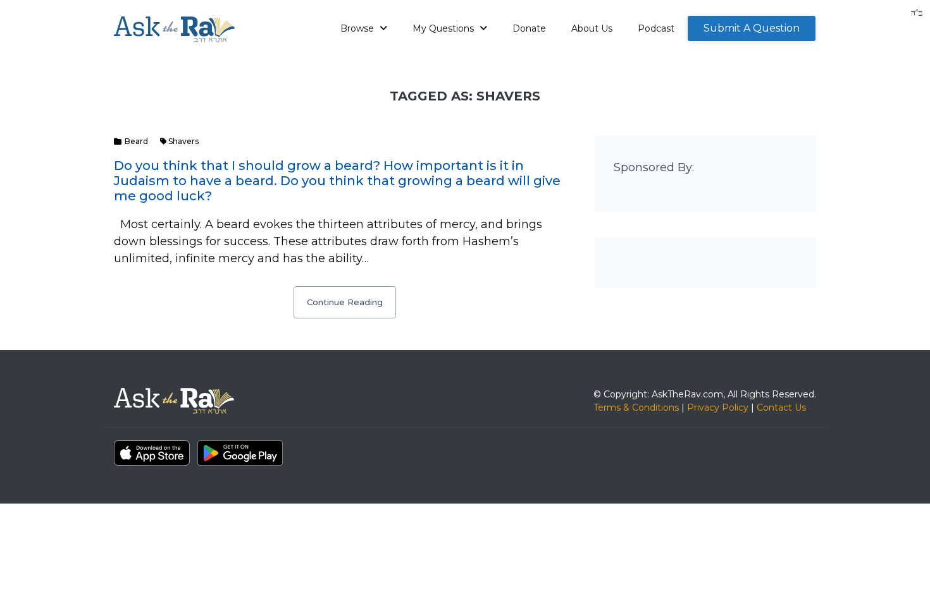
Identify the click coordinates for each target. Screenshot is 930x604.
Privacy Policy (717, 407)
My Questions (444, 28)
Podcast (656, 28)
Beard (136, 141)
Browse (358, 28)
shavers (183, 141)
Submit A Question (752, 28)
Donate (529, 28)
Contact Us (781, 407)
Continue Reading (345, 302)
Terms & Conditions (636, 407)
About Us (591, 28)
